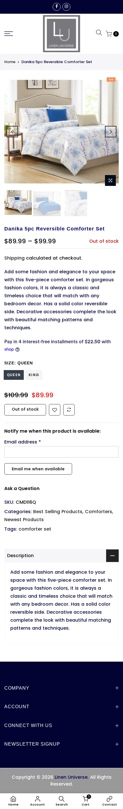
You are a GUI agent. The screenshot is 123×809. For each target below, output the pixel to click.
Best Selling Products (57, 511)
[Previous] (12, 131)
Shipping (14, 258)
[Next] (110, 131)
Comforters (98, 511)
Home (9, 62)
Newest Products (24, 519)
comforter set (35, 529)
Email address (22, 442)
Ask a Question (21, 488)
